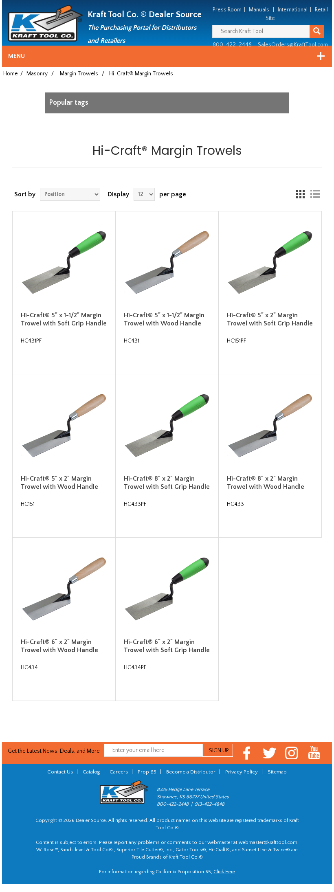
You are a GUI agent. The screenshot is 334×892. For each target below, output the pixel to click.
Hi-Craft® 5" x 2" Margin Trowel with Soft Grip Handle (270, 319)
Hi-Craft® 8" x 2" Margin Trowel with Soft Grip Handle (167, 482)
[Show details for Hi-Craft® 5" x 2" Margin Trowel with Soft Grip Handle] (270, 263)
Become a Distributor (190, 772)
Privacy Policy (241, 772)
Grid (300, 194)
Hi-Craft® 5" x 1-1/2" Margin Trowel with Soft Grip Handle (64, 319)
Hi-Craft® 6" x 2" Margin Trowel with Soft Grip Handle (167, 645)
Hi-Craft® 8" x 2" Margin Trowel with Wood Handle (265, 482)
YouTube (314, 753)
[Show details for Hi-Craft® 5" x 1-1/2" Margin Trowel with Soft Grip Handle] (64, 263)
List (315, 194)
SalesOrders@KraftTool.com (293, 45)
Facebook (247, 753)
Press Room (227, 10)
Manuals (259, 10)
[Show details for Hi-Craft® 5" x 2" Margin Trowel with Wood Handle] (64, 425)
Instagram (292, 753)
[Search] (317, 31)
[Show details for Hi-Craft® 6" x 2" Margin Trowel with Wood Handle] (64, 589)
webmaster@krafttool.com (268, 842)
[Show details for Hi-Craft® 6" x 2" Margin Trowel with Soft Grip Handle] (167, 589)
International (293, 10)
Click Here (224, 871)
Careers (119, 772)
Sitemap (277, 772)
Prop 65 (147, 772)
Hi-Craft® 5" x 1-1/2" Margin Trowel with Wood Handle (164, 319)
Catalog (91, 772)
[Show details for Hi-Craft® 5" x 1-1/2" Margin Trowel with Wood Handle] (167, 263)
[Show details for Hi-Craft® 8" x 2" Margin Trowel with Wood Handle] (270, 425)
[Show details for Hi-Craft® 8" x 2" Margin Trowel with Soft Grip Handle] (167, 425)
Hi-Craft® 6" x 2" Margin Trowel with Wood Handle (59, 645)
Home (10, 73)
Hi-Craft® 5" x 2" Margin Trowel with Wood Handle (59, 482)
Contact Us (60, 772)
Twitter (269, 753)
